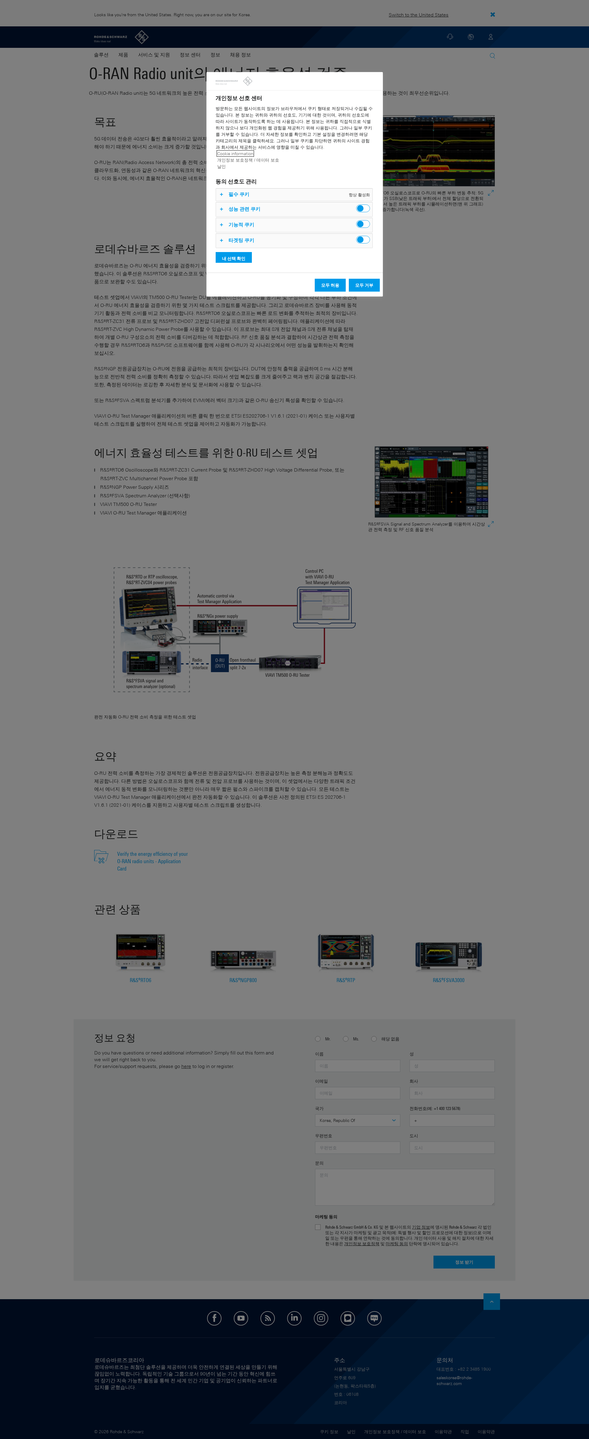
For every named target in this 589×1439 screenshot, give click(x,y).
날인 (221, 166)
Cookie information (235, 153)
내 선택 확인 (233, 258)
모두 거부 (364, 285)
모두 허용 (330, 285)
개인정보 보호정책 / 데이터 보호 (248, 160)
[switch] (363, 208)
